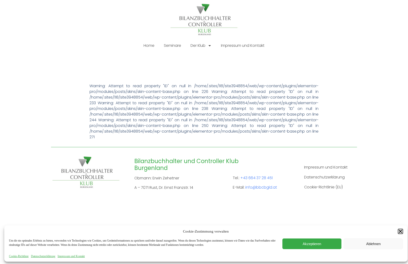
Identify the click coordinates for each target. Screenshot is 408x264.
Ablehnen (373, 244)
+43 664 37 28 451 (256, 178)
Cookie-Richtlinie (19, 256)
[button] (400, 231)
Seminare (172, 45)
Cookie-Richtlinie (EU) (323, 187)
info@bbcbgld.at (261, 187)
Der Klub (198, 45)
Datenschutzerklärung (43, 256)
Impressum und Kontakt (71, 256)
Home (149, 45)
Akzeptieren (312, 244)
